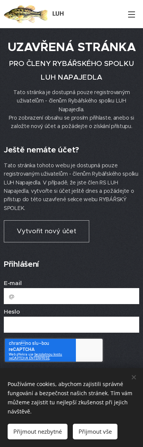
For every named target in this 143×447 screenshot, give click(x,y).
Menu (131, 14)
